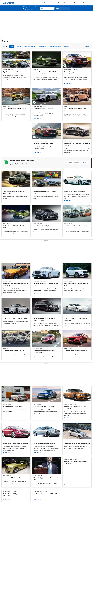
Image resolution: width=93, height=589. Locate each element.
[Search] (90, 2)
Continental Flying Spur (29, 46)
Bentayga (18, 46)
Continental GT (42, 46)
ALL (12, 46)
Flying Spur (66, 46)
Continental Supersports (55, 46)
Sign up (84, 162)
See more (87, 46)
